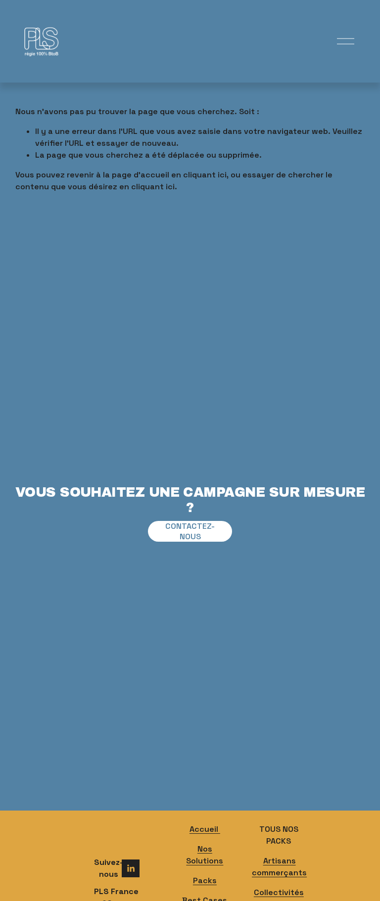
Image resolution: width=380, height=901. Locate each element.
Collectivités (279, 892)
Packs (205, 880)
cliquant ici (205, 175)
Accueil (205, 829)
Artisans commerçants (279, 867)
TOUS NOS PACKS (278, 835)
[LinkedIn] (131, 868)
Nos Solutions (204, 855)
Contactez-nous (190, 531)
